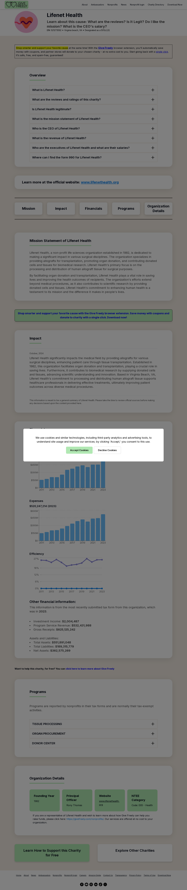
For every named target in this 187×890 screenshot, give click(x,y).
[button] (93, 445)
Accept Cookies (79, 450)
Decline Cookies (107, 450)
